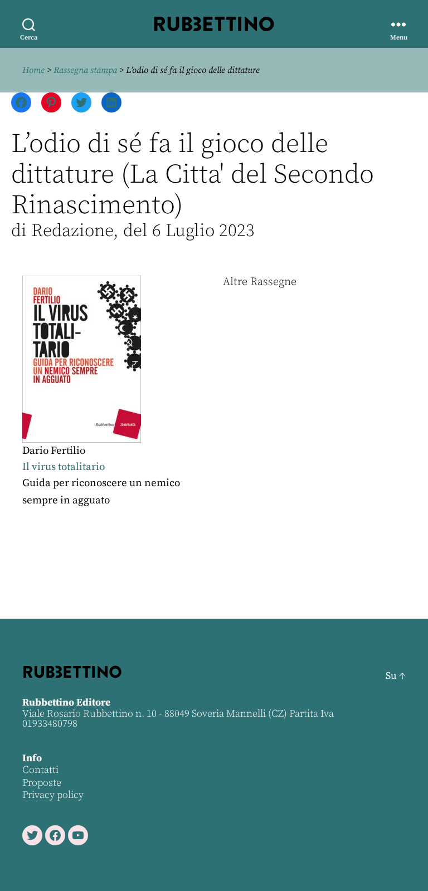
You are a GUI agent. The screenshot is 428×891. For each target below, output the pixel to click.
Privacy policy (53, 795)
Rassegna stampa (85, 70)
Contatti (40, 769)
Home (33, 70)
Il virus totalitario (63, 467)
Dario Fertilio (53, 450)
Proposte (41, 782)
